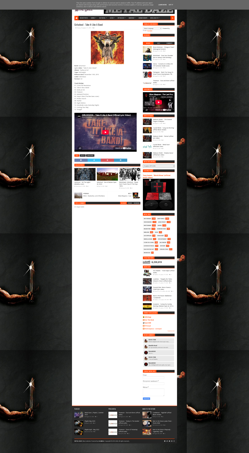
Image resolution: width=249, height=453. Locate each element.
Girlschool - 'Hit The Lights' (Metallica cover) (82, 183)
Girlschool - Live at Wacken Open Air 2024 (106, 183)
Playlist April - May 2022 (92, 429)
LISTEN (111, 18)
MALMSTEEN (147, 229)
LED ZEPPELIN (147, 235)
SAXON (159, 225)
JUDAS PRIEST (162, 222)
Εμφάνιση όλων (171, 331)
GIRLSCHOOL (90, 155)
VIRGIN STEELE (164, 249)
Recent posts (84, 18)
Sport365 (148, 323)
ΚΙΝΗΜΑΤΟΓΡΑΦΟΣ (149, 246)
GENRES (93, 18)
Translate (149, 31)
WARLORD (146, 232)
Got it (171, 5)
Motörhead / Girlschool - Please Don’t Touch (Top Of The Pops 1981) (128, 184)
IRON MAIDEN (148, 222)
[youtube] (169, 441)
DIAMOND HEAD (161, 229)
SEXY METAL (102, 18)
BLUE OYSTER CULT (149, 249)
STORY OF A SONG (149, 242)
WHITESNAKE (147, 225)
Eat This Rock (149, 320)
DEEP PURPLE (160, 218)
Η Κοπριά (148, 326)
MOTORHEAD (147, 218)
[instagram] (174, 441)
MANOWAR (131, 18)
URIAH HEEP (160, 235)
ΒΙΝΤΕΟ (83, 155)
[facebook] (165, 441)
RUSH (156, 232)
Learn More (162, 5)
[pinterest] (172, 441)
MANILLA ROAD (148, 239)
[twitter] (167, 441)
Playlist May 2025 (90, 421)
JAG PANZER (163, 242)
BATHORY (162, 246)
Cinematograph (142, 18)
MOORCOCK (147, 252)
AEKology (148, 317)
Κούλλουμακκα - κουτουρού (153, 328)
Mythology (121, 18)
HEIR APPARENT (162, 239)
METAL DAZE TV (154, 18)
